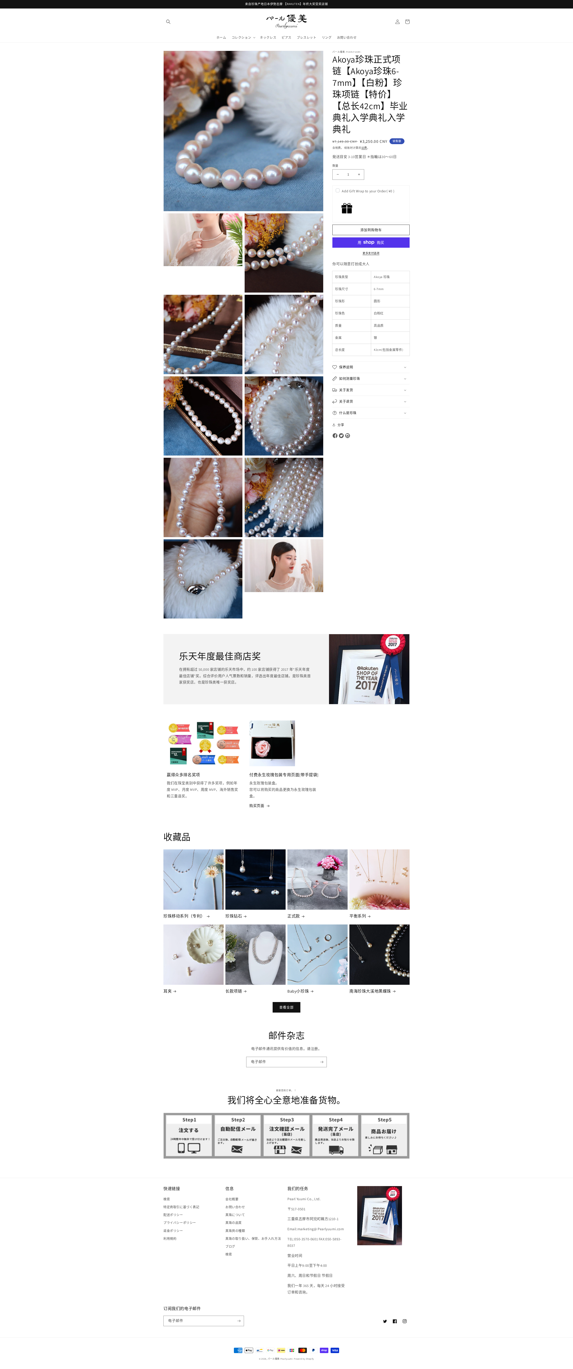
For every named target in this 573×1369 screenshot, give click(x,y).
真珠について (235, 1215)
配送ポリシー (173, 1215)
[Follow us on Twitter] (341, 436)
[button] (168, 22)
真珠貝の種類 (235, 1231)
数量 (335, 165)
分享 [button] (341, 425)
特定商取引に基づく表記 (181, 1207)
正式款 (293, 916)
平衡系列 (357, 916)
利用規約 (169, 1239)
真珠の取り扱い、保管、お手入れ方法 (253, 1239)
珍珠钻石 (233, 916)
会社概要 (231, 1199)
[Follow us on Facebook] (335, 436)
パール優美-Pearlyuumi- (280, 1358)
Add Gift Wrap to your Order (368, 191)
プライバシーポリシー (179, 1223)
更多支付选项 (371, 253)
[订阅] (322, 1062)
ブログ (230, 1246)
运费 (364, 148)
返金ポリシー (173, 1231)
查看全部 (286, 1007)
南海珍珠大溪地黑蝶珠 (370, 991)
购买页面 (256, 805)
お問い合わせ (235, 1207)
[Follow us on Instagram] (347, 436)
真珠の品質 (233, 1223)
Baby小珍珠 (298, 991)
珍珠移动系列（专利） (184, 916)
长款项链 (233, 991)
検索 (166, 1199)
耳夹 (167, 991)
